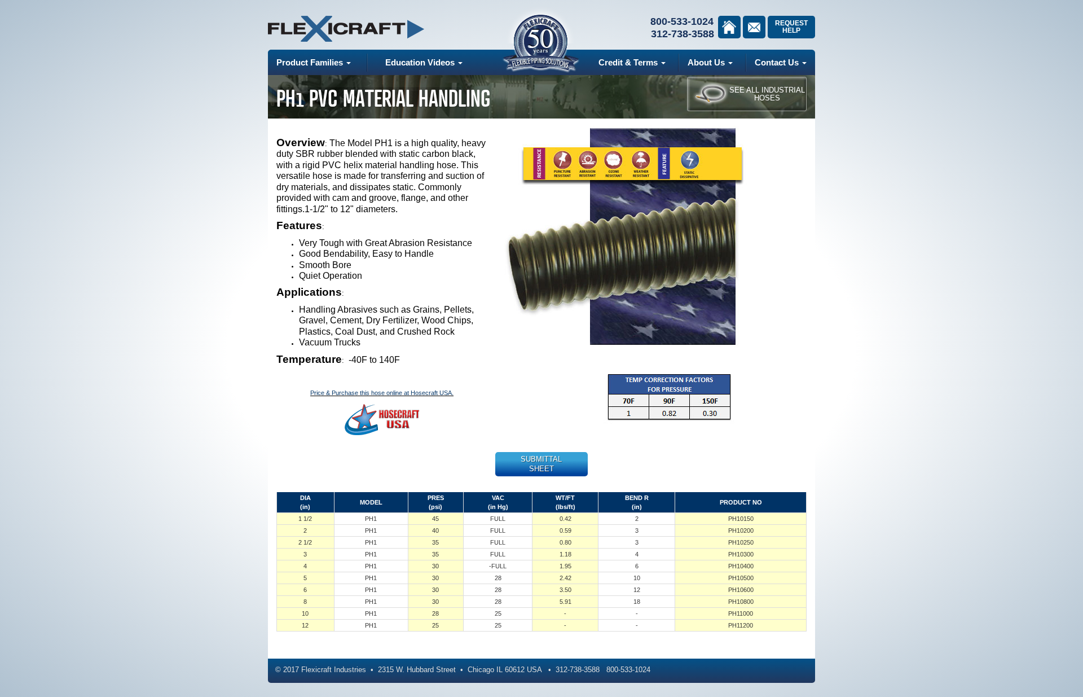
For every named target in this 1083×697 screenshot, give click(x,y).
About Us (707, 62)
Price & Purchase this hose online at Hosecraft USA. (382, 392)
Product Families (310, 62)
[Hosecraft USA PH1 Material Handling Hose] (382, 419)
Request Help (791, 26)
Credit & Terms (629, 62)
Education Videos (421, 62)
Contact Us (778, 62)
